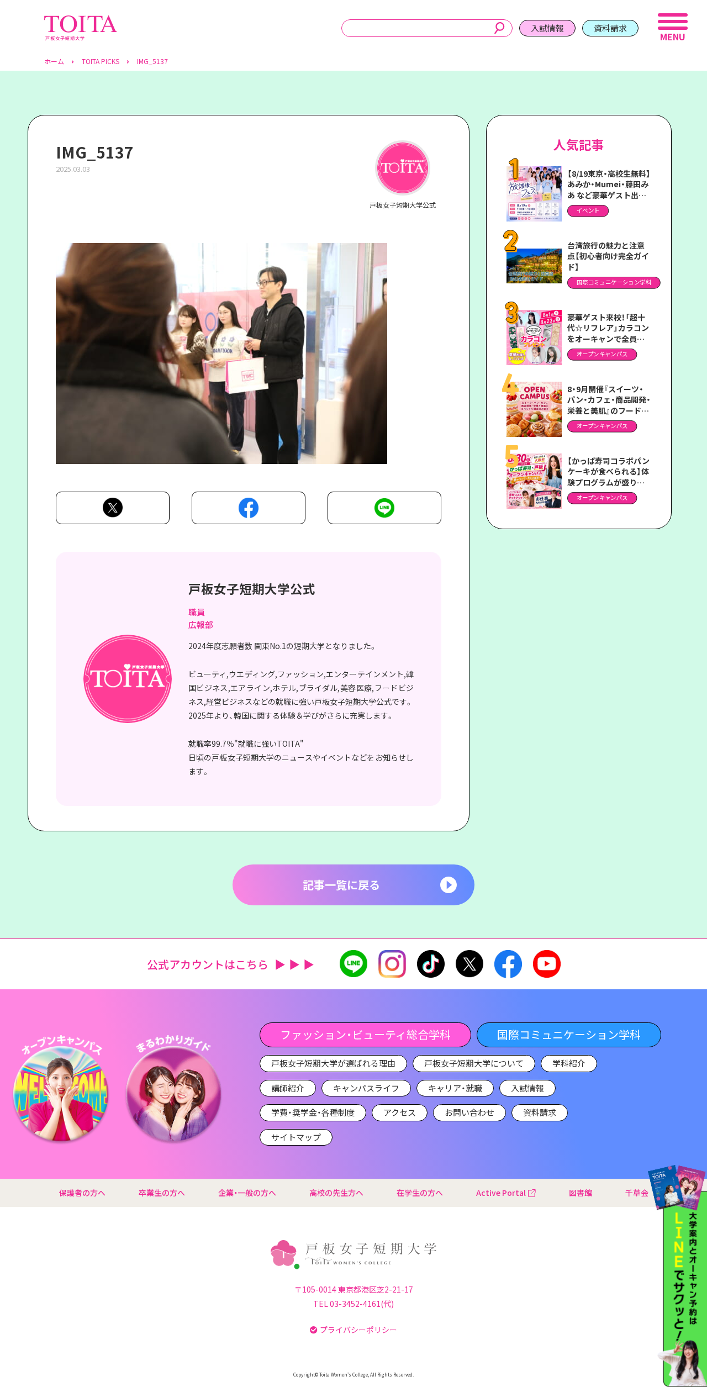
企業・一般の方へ (247, 1192)
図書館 (580, 1192)
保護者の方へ (82, 1192)
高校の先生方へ (336, 1192)
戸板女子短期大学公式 (251, 588)
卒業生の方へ (162, 1192)
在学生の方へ (420, 1192)
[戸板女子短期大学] (80, 21)
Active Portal (501, 1192)
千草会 (636, 1192)
